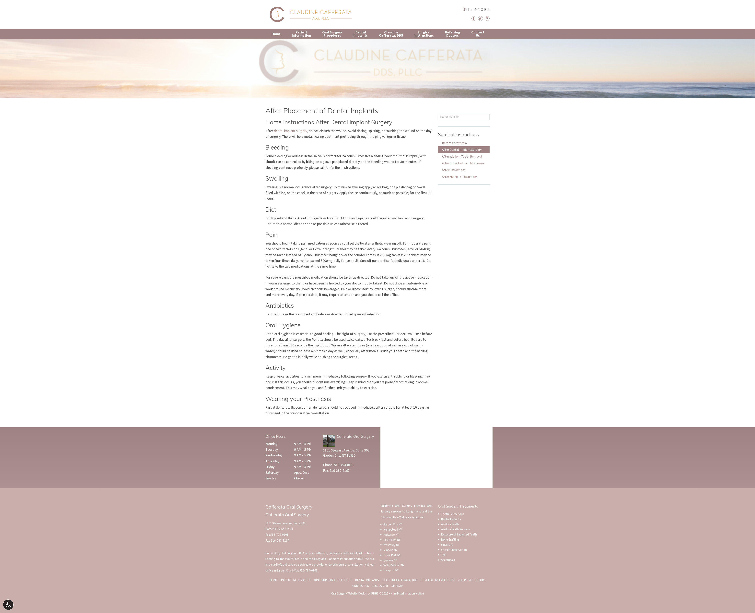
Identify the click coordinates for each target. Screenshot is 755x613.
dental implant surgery (290, 130)
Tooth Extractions (452, 514)
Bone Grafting (450, 539)
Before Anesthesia (454, 143)
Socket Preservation (454, 550)
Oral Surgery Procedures (333, 580)
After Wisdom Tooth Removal (462, 156)
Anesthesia (448, 560)
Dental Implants (451, 519)
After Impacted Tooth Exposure (463, 163)
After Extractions (453, 170)
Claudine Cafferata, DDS (399, 580)
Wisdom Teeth (450, 524)
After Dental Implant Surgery (462, 150)
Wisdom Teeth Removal (455, 529)
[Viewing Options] (8, 604)
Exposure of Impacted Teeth (459, 534)
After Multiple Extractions (459, 177)
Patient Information (295, 580)
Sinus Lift (447, 545)
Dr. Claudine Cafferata (313, 553)
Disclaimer (380, 586)
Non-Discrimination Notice (407, 593)
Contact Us (360, 586)
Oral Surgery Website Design (349, 593)
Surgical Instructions (458, 135)
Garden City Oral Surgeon (281, 553)
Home (276, 33)
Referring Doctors (471, 580)
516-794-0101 (476, 9)
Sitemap (397, 586)
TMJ (443, 555)
